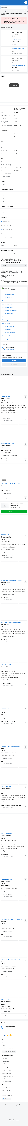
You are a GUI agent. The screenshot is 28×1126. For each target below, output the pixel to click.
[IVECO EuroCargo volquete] (14, 524)
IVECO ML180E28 (6, 664)
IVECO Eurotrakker (6, 833)
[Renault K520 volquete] (14, 989)
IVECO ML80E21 (5, 396)
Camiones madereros (7, 335)
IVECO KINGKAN (6, 786)
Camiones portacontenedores (9, 339)
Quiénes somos (5, 1042)
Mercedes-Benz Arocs (7, 443)
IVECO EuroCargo (6, 534)
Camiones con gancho (7, 307)
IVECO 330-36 (5, 708)
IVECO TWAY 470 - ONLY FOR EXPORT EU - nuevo (19, 31)
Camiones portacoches (7, 313)
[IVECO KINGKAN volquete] (14, 775)
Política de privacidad (7, 1073)
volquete (16, 112)
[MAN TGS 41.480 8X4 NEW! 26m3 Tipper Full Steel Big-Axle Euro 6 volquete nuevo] (14, 569)
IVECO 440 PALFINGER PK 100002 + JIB (12, 919)
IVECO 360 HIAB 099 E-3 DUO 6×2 (10, 746)
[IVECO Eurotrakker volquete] (14, 823)
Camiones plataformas (7, 320)
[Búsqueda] (25, 7)
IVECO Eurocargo (16, 39)
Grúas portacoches (6, 316)
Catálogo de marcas (6, 1081)
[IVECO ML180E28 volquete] (14, 654)
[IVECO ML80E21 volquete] (14, 385)
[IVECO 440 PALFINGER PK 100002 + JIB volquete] (14, 908)
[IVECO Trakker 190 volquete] (14, 868)
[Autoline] (6, 11)
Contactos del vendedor (7, 1048)
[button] (26, 2)
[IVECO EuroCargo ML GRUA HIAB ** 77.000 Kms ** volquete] (14, 473)
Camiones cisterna (6, 329)
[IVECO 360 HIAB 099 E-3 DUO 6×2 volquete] (14, 735)
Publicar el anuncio (14, 511)
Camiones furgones (7, 297)
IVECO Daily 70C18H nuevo (19, 57)
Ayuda (3, 1045)
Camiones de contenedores (9, 332)
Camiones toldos (6, 323)
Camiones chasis (6, 301)
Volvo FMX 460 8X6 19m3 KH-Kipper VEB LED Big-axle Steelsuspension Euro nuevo (19, 48)
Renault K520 (5, 999)
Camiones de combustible (8, 326)
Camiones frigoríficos (7, 304)
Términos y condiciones (7, 1070)
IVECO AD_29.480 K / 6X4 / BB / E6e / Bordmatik (19, 65)
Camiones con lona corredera (9, 310)
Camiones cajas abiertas (8, 294)
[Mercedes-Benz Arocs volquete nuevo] (14, 432)
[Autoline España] (9, 2)
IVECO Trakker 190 (6, 879)
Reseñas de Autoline (6, 1078)
